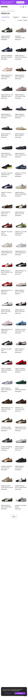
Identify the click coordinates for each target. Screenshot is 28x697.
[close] (26, 2)
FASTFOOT (6, 17)
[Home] (4, 7)
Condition (15, 17)
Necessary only (8, 693)
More (14, 516)
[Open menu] (25, 7)
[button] (23, 7)
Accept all (20, 693)
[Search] (21, 7)
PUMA (8, 11)
